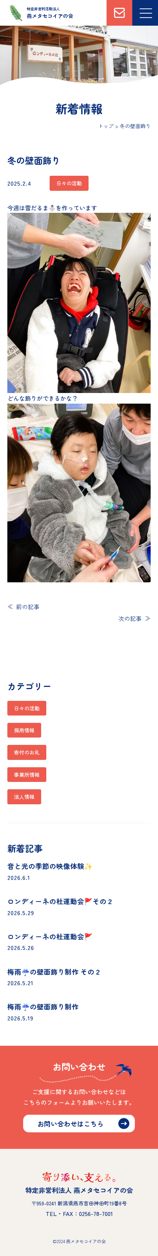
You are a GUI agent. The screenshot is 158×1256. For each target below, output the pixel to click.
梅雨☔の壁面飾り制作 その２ (54, 971)
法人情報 (24, 796)
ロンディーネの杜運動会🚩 (50, 936)
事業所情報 (27, 774)
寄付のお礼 (27, 752)
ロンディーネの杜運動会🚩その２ (60, 901)
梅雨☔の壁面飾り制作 (43, 1006)
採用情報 (24, 730)
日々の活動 (27, 708)
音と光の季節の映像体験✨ (50, 866)
